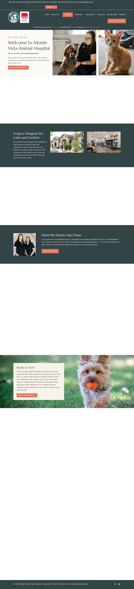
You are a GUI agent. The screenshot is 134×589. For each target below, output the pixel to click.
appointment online (93, 27)
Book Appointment (116, 21)
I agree (60, 448)
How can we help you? (63, 453)
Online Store (112, 14)
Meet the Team (49, 251)
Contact (122, 14)
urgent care (55, 27)
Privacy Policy (64, 584)
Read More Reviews (66, 348)
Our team (85, 97)
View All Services (66, 218)
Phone (56, 443)
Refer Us (50, 7)
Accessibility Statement (79, 584)
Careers (67, 14)
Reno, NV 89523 (24, 450)
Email (56, 440)
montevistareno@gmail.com (34, 436)
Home (47, 14)
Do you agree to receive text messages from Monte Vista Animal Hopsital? (82, 445)
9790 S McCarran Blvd (26, 448)
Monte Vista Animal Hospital (39, 92)
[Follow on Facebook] (115, 584)
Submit (58, 459)
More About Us (71, 119)
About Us (55, 14)
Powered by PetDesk (50, 584)
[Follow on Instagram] (119, 584)
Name (56, 432)
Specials (101, 14)
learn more (55, 511)
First (71, 435)
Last (71, 437)
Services (78, 14)
